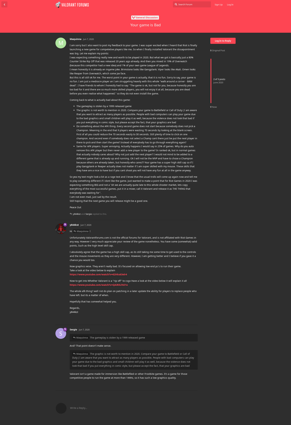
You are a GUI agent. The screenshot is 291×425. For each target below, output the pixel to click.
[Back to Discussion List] (4, 4)
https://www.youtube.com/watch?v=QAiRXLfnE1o (99, 284)
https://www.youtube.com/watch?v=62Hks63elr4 (98, 274)
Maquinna (82, 231)
